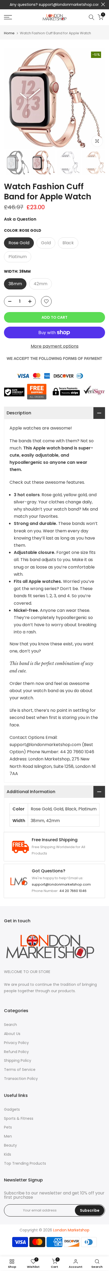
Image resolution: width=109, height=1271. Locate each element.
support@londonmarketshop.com (67, 4)
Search (10, 1024)
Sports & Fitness (18, 1118)
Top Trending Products (25, 1163)
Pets (8, 1127)
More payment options (55, 346)
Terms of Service (19, 1069)
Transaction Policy (21, 1078)
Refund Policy (16, 1051)
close (103, 4)
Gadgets (12, 1109)
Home (9, 33)
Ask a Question (20, 219)
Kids (7, 1154)
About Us (12, 1033)
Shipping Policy (17, 1060)
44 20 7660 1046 (73, 890)
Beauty (10, 1145)
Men (8, 1136)
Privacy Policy (16, 1042)
